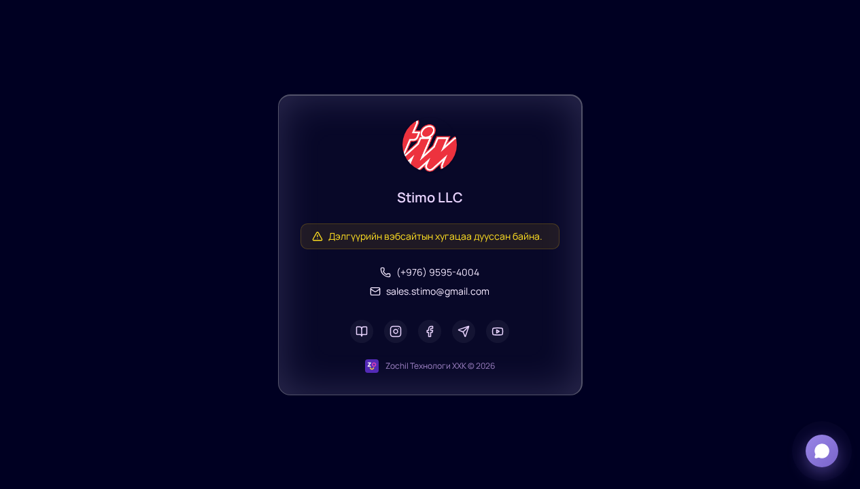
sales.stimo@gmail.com (437, 291)
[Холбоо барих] (822, 451)
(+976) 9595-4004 (437, 272)
